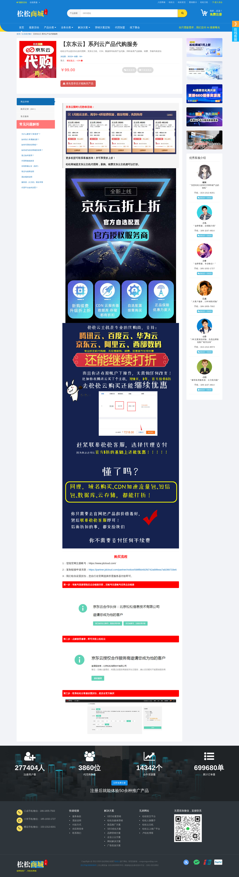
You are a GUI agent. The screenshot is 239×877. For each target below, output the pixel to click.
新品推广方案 (114, 824)
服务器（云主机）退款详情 (32, 182)
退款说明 (76, 820)
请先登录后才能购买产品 (79, 83)
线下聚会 (135, 27)
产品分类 (49, 27)
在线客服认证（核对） (30, 166)
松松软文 (182, 2)
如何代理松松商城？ (29, 145)
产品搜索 (74, 13)
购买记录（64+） (29, 109)
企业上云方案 (114, 837)
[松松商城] (32, 864)
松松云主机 (147, 824)
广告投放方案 (114, 845)
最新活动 (23, 2)
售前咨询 (130, 70)
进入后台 (218, 2)
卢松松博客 (147, 833)
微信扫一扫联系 (206, 198)
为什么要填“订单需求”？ (31, 134)
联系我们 (76, 833)
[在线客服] (235, 24)
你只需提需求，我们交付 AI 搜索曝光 (199, 27)
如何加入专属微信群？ (30, 139)
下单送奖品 (146, 70)
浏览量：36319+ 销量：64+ (71, 56)
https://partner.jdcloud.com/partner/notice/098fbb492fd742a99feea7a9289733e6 (133, 569)
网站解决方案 (114, 841)
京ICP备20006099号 (88, 865)
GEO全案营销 (114, 816)
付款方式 (76, 824)
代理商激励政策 (27, 161)
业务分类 (66, 27)
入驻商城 (161, 2)
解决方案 (83, 27)
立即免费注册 (119, 783)
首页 (21, 27)
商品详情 (25, 102)
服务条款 (76, 816)
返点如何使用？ (27, 155)
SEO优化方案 (114, 829)
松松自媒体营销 (115, 820)
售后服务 (25, 116)
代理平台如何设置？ (29, 188)
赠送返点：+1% (74, 60)
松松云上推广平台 (151, 829)
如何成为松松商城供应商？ (32, 150)
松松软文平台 (149, 816)
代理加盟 (120, 27)
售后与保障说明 (27, 171)
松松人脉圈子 (149, 820)
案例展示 (193, 2)
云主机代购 (26, 34)
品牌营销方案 (114, 833)
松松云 (172, 2)
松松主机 (204, 2)
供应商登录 (77, 829)
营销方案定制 (102, 27)
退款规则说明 (26, 177)
